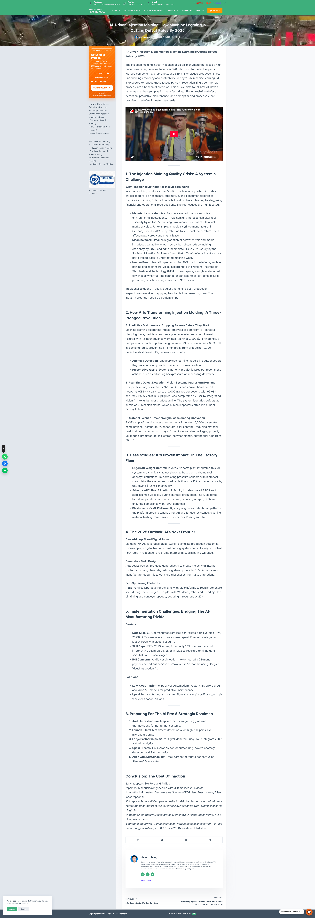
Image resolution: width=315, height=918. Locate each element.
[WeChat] (5, 470)
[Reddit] (210, 840)
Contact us (187, 10)
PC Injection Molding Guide (182, 913)
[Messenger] (5, 463)
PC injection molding (99, 144)
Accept (12, 909)
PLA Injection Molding (100, 151)
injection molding (172, 37)
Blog (198, 10)
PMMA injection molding (101, 148)
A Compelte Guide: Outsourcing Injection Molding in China (99, 113)
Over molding (96, 154)
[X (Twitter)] (162, 840)
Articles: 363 (146, 881)
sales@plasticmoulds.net (163, 4)
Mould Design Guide (99, 133)
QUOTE (216, 10)
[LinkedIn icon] (143, 874)
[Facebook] (138, 840)
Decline (23, 909)
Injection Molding (153, 10)
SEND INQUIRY (101, 88)
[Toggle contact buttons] (3, 449)
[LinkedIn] (186, 840)
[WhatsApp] (5, 457)
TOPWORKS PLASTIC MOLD (97, 10)
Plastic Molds (130, 10)
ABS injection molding (100, 141)
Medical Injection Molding (102, 164)
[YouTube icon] (152, 874)
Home (114, 10)
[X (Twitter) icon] (148, 874)
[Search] (225, 3)
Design (171, 10)
